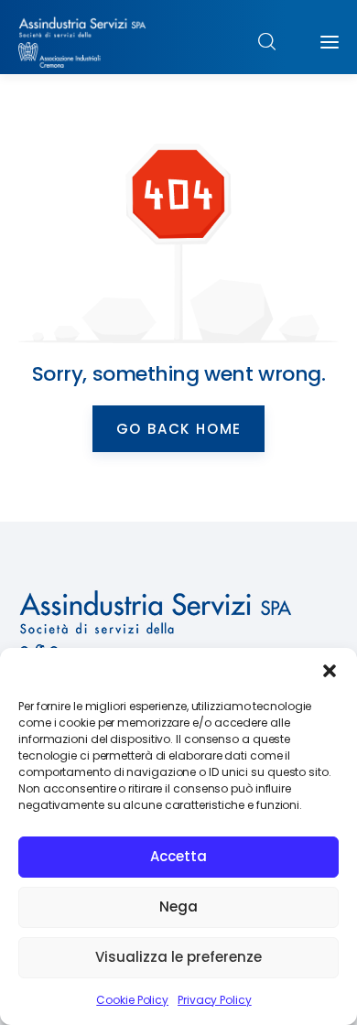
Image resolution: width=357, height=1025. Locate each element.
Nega (178, 906)
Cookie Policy (132, 1000)
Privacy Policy (215, 1000)
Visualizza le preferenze (178, 956)
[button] (329, 671)
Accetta (178, 856)
